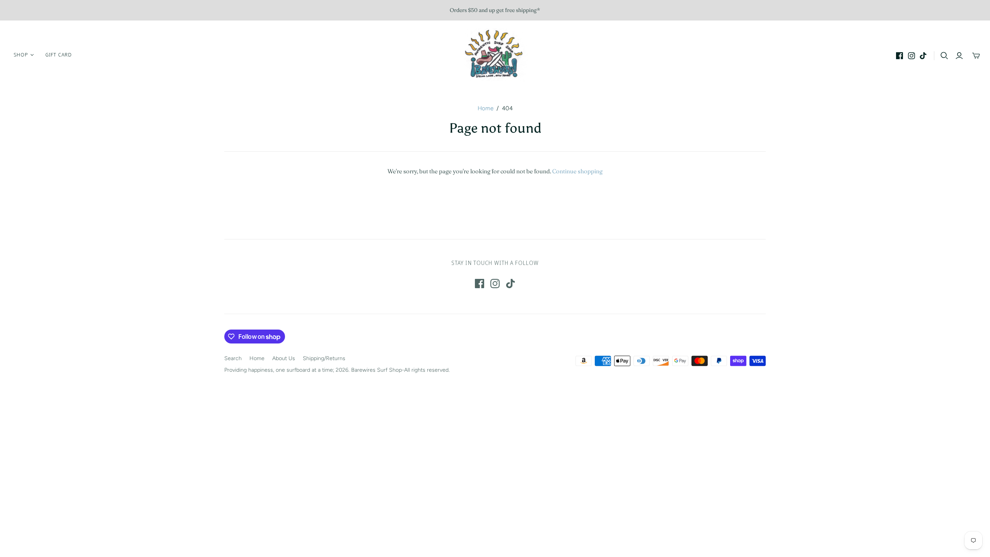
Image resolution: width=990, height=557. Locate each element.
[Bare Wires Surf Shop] (495, 54)
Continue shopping (577, 171)
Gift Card (58, 54)
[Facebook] (899, 55)
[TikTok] (923, 55)
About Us (283, 358)
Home (485, 108)
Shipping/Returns (324, 358)
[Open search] (944, 56)
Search (233, 358)
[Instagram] (911, 55)
